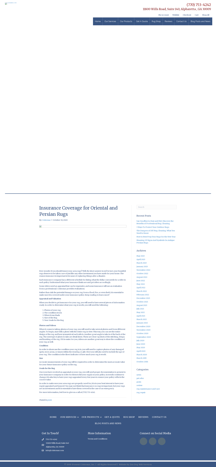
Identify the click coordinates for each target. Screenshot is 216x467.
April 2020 (140, 351)
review (139, 385)
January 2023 (142, 266)
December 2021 (143, 298)
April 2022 (140, 287)
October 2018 (142, 362)
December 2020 (143, 326)
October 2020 (142, 333)
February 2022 (142, 295)
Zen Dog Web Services (141, 464)
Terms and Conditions (97, 439)
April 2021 (140, 316)
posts (49, 400)
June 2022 (140, 280)
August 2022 (141, 277)
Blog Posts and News (200, 21)
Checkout (187, 15)
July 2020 (140, 340)
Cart (196, 15)
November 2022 (143, 270)
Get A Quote (142, 21)
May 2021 (140, 312)
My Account (163, 15)
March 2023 (141, 263)
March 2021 (141, 319)
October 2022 (142, 273)
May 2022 (140, 284)
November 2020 (143, 330)
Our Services (110, 21)
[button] (78, 417)
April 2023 (140, 259)
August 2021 (141, 305)
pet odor (140, 378)
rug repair (141, 392)
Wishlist (175, 15)
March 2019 (141, 358)
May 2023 (140, 256)
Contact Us (181, 21)
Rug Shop (156, 21)
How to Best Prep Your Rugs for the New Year (156, 237)
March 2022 (141, 291)
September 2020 (143, 337)
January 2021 (142, 323)
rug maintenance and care (148, 389)
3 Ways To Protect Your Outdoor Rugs (152, 227)
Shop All (205, 15)
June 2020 (140, 344)
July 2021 (140, 309)
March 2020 (141, 354)
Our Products (126, 21)
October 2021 (142, 302)
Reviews (168, 21)
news (138, 375)
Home (98, 21)
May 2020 (140, 347)
